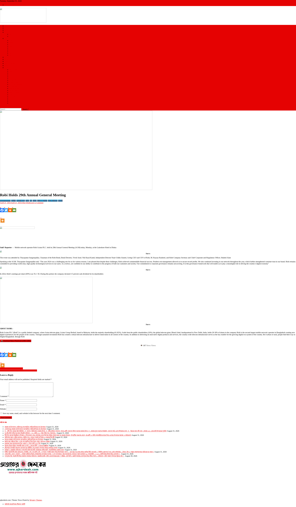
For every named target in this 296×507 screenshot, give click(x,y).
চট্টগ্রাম (11, 43)
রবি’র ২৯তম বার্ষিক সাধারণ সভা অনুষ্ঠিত (11, 368)
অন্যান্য (7, 68)
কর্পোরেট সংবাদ (13, 86)
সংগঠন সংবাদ (13, 99)
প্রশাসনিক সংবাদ (14, 93)
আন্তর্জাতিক (8, 28)
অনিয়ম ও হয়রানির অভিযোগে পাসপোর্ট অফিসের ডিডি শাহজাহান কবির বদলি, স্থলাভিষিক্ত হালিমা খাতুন (34, 450)
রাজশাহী (11, 55)
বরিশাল (11, 47)
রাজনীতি (7, 30)
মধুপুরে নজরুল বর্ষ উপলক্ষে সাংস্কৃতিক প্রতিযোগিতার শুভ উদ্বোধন (24, 439)
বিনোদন (7, 59)
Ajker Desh (26, 203)
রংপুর (10, 49)
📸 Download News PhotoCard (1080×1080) (15, 341)
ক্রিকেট (11, 34)
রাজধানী (60, 201)
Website (3, 409)
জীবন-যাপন (12, 76)
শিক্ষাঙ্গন (7, 65)
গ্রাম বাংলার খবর (14, 88)
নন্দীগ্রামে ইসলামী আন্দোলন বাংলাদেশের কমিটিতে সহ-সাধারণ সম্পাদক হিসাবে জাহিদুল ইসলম (31, 448)
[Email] (14, 208)
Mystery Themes (36, 500)
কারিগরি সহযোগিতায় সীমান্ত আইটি (15, 504)
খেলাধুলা (7, 32)
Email (3, 405)
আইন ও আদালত (14, 70)
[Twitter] (6, 208)
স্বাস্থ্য (6, 61)
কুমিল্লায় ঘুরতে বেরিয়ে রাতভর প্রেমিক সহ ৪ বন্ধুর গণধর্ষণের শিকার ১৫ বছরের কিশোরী (29, 437)
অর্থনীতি (11, 72)
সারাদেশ (7, 38)
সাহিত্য (11, 78)
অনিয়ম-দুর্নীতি (13, 80)
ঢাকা (10, 40)
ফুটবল (11, 36)
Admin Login (10, 5)
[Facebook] (2, 208)
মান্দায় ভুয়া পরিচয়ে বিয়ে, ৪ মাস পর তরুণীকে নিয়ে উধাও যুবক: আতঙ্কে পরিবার (27, 441)
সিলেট (11, 51)
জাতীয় (6, 26)
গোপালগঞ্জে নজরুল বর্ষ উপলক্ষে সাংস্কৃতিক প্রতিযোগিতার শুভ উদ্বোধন (25, 429)
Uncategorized (5, 201)
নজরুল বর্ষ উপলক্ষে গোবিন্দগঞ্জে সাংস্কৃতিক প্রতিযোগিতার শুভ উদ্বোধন (25, 427)
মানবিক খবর (12, 97)
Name (3, 400)
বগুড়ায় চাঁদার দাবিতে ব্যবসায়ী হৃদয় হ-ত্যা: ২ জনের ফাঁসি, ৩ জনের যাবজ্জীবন (26, 446)
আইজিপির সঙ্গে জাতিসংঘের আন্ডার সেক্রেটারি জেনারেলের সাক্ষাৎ (18, 370)
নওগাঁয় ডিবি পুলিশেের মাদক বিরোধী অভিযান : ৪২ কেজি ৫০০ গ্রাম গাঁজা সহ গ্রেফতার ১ (30, 433)
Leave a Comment (36, 203)
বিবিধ (10, 103)
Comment (4, 396)
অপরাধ (7, 57)
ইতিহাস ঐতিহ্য (13, 82)
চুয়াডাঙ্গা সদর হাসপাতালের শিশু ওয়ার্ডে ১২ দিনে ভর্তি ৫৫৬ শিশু (22, 443)
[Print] (10, 208)
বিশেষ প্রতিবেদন (14, 95)
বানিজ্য (11, 74)
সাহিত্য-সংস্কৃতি (14, 101)
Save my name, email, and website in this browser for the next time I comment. (31, 413)
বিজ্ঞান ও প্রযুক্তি (10, 63)
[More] (2, 218)
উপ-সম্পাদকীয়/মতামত (15, 84)
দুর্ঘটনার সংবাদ (13, 91)
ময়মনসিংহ (12, 53)
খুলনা (10, 45)
